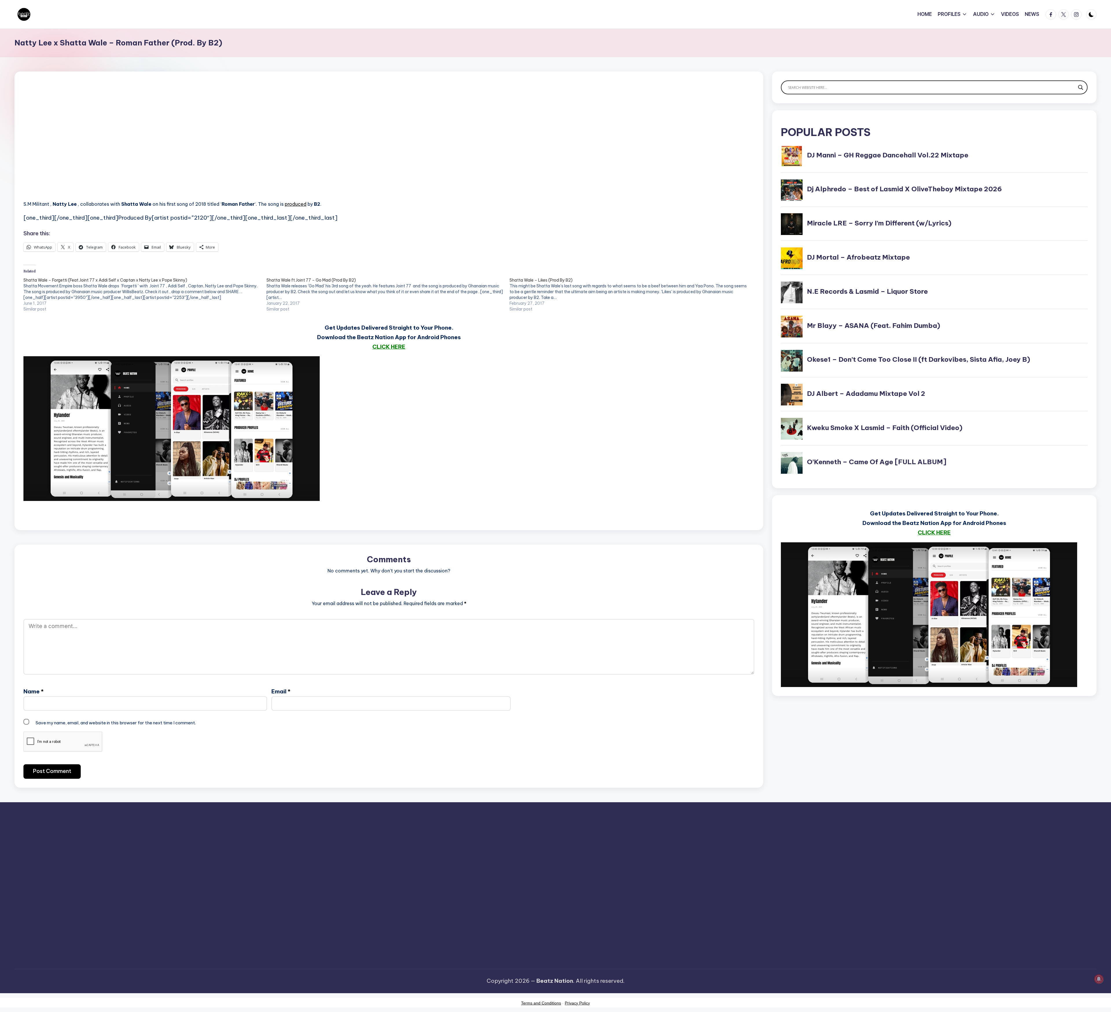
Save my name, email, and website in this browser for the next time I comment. (116, 723)
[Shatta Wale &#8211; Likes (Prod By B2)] (631, 294)
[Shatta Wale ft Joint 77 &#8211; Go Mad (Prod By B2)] (387, 294)
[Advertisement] (197, 144)
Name (33, 691)
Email (280, 691)
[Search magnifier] (1081, 87)
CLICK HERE (388, 346)
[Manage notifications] (1098, 979)
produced (295, 204)
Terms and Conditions (541, 1003)
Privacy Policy (577, 1003)
